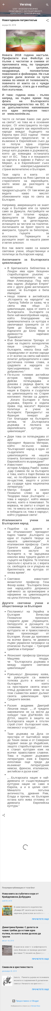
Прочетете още (40, 919)
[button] (47, 21)
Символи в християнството (17, 967)
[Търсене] (47, 5)
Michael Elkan (35, 1006)
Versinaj (25, 4)
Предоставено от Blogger (27, 1001)
